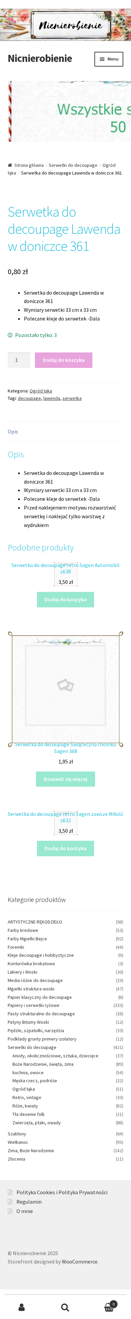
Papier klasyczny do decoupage (40, 997)
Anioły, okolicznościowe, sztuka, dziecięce (55, 1056)
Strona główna (29, 165)
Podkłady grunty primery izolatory (42, 1039)
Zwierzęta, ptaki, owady (36, 1123)
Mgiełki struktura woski (31, 989)
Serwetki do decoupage (73, 165)
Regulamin (29, 1201)
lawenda (51, 398)
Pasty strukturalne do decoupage (41, 1014)
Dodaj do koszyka (64, 359)
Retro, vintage (26, 1097)
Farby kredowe (23, 930)
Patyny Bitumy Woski (28, 1022)
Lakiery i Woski (22, 972)
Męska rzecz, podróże (34, 1081)
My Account (22, 1307)
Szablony (17, 1134)
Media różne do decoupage (35, 980)
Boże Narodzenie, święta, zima (43, 1064)
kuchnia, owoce (28, 1072)
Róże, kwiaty (25, 1106)
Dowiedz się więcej (65, 779)
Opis (13, 431)
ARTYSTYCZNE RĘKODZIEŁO (35, 922)
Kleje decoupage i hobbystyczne (41, 955)
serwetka (72, 398)
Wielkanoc (18, 1142)
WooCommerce (79, 1261)
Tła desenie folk (28, 1114)
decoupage (29, 398)
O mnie (24, 1211)
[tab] (66, 432)
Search (65, 1307)
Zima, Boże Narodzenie (31, 1150)
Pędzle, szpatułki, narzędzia (36, 1030)
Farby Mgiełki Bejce (27, 939)
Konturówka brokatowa (31, 963)
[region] (66, 116)
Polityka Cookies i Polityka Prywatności (61, 1192)
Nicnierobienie (40, 58)
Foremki (16, 947)
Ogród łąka (41, 391)
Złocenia (16, 1159)
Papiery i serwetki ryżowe (33, 1005)
